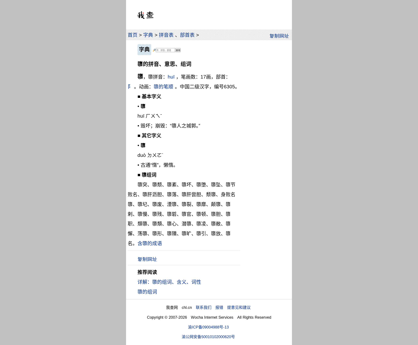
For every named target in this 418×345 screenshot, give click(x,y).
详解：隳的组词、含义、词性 (169, 282)
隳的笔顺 (163, 86)
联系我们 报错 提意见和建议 (223, 307)
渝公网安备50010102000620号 (208, 337)
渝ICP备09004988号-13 (208, 327)
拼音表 (166, 35)
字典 (148, 35)
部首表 (187, 35)
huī (171, 77)
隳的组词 (147, 291)
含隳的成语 (149, 243)
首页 (132, 35)
